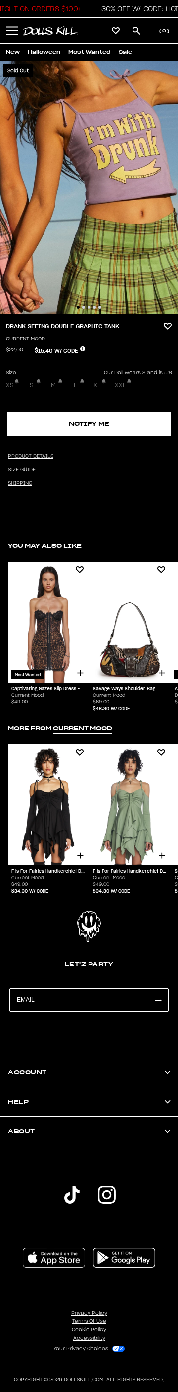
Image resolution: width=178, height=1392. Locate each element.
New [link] (13, 52)
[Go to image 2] (83, 307)
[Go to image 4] (94, 307)
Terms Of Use (89, 1321)
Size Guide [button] (22, 469)
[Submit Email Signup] (158, 1000)
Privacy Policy (89, 1313)
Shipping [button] (20, 483)
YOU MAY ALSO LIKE (45, 545)
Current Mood (25, 339)
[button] (12, 31)
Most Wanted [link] (89, 52)
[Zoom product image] (89, 187)
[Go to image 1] (78, 307)
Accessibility (89, 1338)
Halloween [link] (44, 52)
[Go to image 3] (89, 307)
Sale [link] (125, 52)
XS (10, 385)
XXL (120, 385)
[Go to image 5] (99, 307)
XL (97, 385)
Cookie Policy (89, 1329)
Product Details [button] (30, 456)
